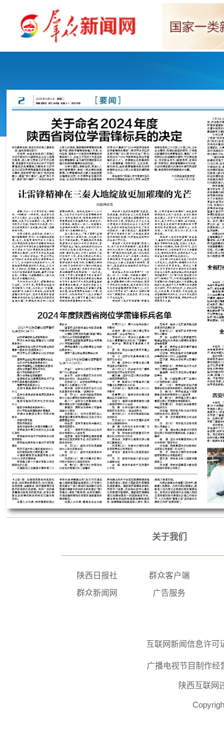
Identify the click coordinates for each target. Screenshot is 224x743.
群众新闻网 (97, 592)
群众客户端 (169, 575)
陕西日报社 (97, 575)
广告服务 (169, 592)
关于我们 (169, 536)
